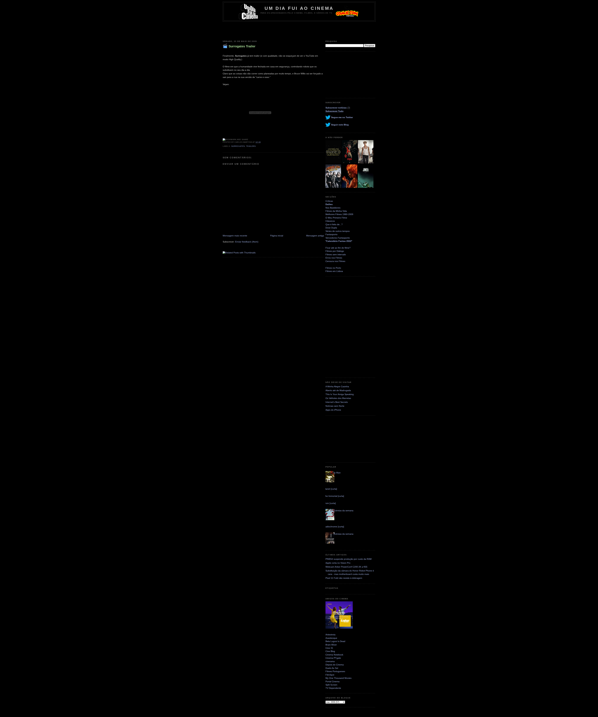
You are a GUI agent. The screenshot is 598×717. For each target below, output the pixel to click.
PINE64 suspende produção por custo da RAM (348, 559)
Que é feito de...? (334, 224)
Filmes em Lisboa (334, 271)
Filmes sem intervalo (335, 254)
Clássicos (330, 221)
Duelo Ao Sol (331, 668)
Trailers (251, 146)
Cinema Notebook (334, 654)
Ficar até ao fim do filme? (338, 248)
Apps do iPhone (333, 410)
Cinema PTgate (333, 658)
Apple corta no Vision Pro (337, 563)
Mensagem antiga (315, 235)
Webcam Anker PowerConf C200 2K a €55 (346, 567)
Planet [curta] (330, 489)
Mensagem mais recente (235, 235)
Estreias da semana (343, 510)
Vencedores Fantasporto (337, 238)
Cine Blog (330, 651)
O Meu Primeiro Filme (336, 217)
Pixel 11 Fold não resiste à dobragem (343, 578)
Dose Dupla (331, 227)
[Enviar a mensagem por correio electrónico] (261, 142)
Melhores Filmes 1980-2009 (339, 214)
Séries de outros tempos (337, 231)
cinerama (330, 661)
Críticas (329, 201)
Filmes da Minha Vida (336, 211)
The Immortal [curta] (334, 496)
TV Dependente (333, 688)
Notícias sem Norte (334, 406)
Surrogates (238, 146)
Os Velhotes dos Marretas (338, 398)
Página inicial (276, 235)
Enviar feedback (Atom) (246, 241)
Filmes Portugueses (335, 671)
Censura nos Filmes (335, 261)
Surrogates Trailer (242, 46)
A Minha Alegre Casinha (337, 386)
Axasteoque (331, 638)
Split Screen (331, 684)
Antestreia (330, 634)
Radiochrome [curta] (334, 526)
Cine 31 (329, 648)
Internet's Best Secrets (336, 402)
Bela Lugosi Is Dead (335, 641)
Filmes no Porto (333, 268)
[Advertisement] (299, 30)
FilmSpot (329, 675)
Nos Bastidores (332, 207)
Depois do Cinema (334, 664)
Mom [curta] (330, 503)
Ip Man (337, 472)
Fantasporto (331, 234)
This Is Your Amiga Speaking (339, 394)
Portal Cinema (332, 681)
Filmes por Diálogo (334, 251)
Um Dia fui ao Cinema (299, 8)
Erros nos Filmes (333, 258)
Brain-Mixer (331, 644)
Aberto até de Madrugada (338, 390)
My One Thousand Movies (338, 678)
